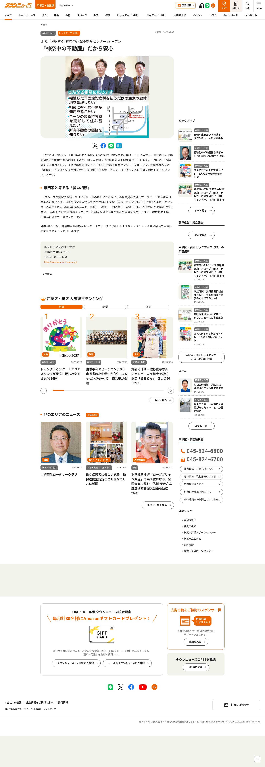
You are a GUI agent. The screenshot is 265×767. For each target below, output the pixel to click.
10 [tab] (158, 390)
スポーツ (82, 15)
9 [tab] (146, 390)
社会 (56, 15)
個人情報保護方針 (13, 709)
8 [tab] (135, 390)
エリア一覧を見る (157, 505)
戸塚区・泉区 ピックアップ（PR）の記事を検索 (201, 357)
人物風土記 (180, 15)
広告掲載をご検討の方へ (39, 702)
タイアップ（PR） (157, 15)
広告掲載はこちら (194, 484)
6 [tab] (113, 390)
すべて (8, 15)
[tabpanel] (107, 97)
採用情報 (63, 702)
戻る (45, 24)
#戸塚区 (47, 274)
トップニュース (26, 15)
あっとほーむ (230, 15)
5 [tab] (102, 390)
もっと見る (161, 400)
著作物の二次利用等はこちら (200, 476)
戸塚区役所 (190, 520)
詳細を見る (195, 641)
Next (171, 391)
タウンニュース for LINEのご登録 (75, 663)
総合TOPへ (65, 5)
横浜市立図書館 (192, 538)
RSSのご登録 (195, 667)
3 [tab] (80, 390)
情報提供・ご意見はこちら (198, 468)
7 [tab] (124, 390)
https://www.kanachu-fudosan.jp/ (60, 262)
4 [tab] (91, 390)
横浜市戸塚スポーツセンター (200, 532)
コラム (213, 15)
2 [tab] (69, 390)
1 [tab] (58, 390)
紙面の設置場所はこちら (197, 491)
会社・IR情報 (14, 702)
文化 (44, 15)
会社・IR (236, 8)
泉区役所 (189, 544)
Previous (43, 391)
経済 (107, 15)
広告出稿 (186, 5)
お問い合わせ (239, 705)
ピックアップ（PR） (128, 15)
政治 (96, 15)
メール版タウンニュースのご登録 (126, 663)
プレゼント (251, 15)
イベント (198, 15)
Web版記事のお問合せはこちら (201, 499)
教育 (67, 15)
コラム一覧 (201, 425)
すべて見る (201, 210)
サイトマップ (49, 709)
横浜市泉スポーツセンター (198, 551)
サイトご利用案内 (32, 709)
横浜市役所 (190, 526)
